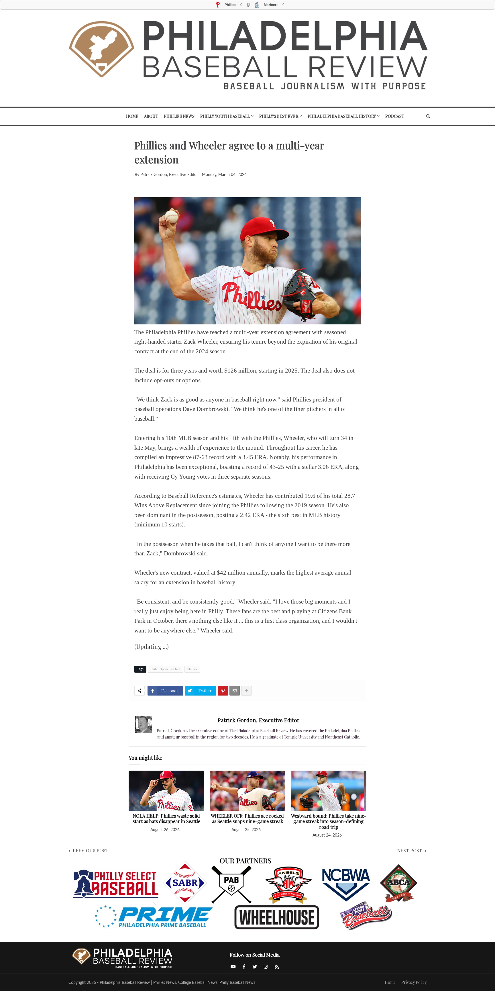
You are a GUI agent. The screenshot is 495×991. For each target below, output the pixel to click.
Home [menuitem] (132, 116)
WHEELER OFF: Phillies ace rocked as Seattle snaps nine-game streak (247, 818)
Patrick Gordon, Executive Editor (259, 720)
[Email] (234, 691)
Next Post (409, 850)
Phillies (192, 669)
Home (390, 982)
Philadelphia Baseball (165, 669)
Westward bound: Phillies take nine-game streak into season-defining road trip (328, 821)
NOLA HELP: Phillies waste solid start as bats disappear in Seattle (166, 818)
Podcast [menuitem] (394, 116)
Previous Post (90, 850)
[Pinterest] (223, 691)
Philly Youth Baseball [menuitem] (225, 116)
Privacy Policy (414, 982)
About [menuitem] (151, 116)
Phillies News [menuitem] (179, 116)
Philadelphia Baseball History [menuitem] (342, 116)
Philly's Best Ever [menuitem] (278, 116)
